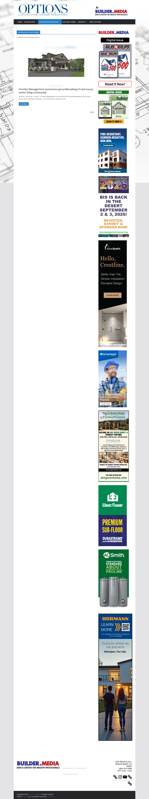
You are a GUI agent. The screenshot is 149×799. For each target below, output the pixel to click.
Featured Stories (69, 22)
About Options (95, 22)
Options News (29, 22)
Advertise (81, 22)
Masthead (82, 764)
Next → (93, 112)
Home (20, 22)
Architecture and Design (48, 22)
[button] (36, 22)
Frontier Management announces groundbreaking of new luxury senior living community (56, 90)
